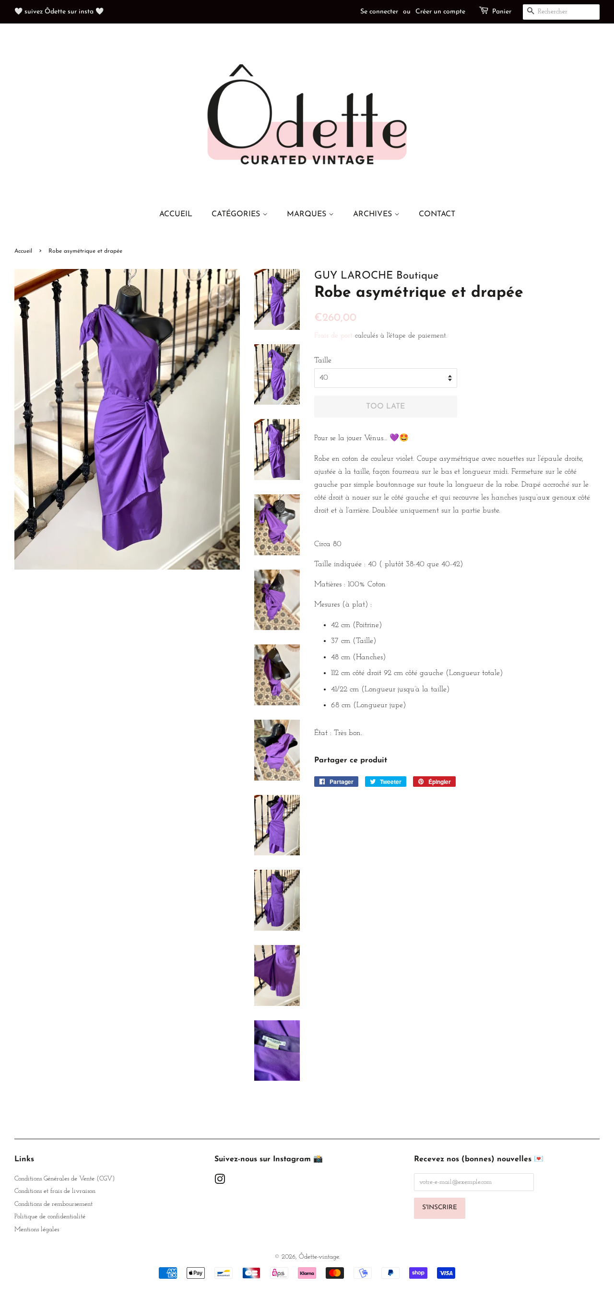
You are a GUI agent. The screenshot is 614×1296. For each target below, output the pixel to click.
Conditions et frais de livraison (54, 1191)
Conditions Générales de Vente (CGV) (64, 1179)
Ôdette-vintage (319, 1257)
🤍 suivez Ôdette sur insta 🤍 (59, 11)
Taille (322, 360)
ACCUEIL (175, 214)
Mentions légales (36, 1229)
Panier (501, 11)
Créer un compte (440, 11)
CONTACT (437, 214)
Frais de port (333, 335)
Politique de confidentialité (49, 1217)
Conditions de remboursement (53, 1204)
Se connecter (379, 11)
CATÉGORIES (237, 214)
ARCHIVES (373, 214)
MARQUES (308, 214)
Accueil (23, 251)
